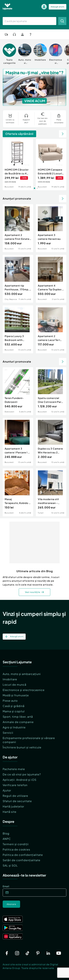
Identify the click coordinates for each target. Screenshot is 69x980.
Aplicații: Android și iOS (19, 779)
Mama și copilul (14, 711)
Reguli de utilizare (15, 795)
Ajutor (7, 790)
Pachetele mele (14, 769)
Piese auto (10, 700)
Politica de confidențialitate (23, 855)
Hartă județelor (13, 806)
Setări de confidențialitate (21, 860)
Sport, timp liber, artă (18, 716)
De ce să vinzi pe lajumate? (22, 774)
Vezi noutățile (32, 592)
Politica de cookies (16, 849)
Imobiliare (10, 679)
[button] (50, 102)
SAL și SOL (10, 865)
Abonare (11, 904)
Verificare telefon (15, 785)
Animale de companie (18, 722)
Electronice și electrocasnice (24, 690)
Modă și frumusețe (16, 695)
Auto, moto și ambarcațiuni (22, 674)
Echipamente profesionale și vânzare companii (29, 740)
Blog (6, 833)
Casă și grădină (13, 706)
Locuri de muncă (14, 684)
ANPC (7, 839)
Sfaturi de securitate (17, 801)
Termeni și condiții (16, 844)
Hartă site (9, 811)
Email (6, 886)
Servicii (8, 732)
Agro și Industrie (14, 727)
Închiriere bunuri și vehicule (22, 747)
